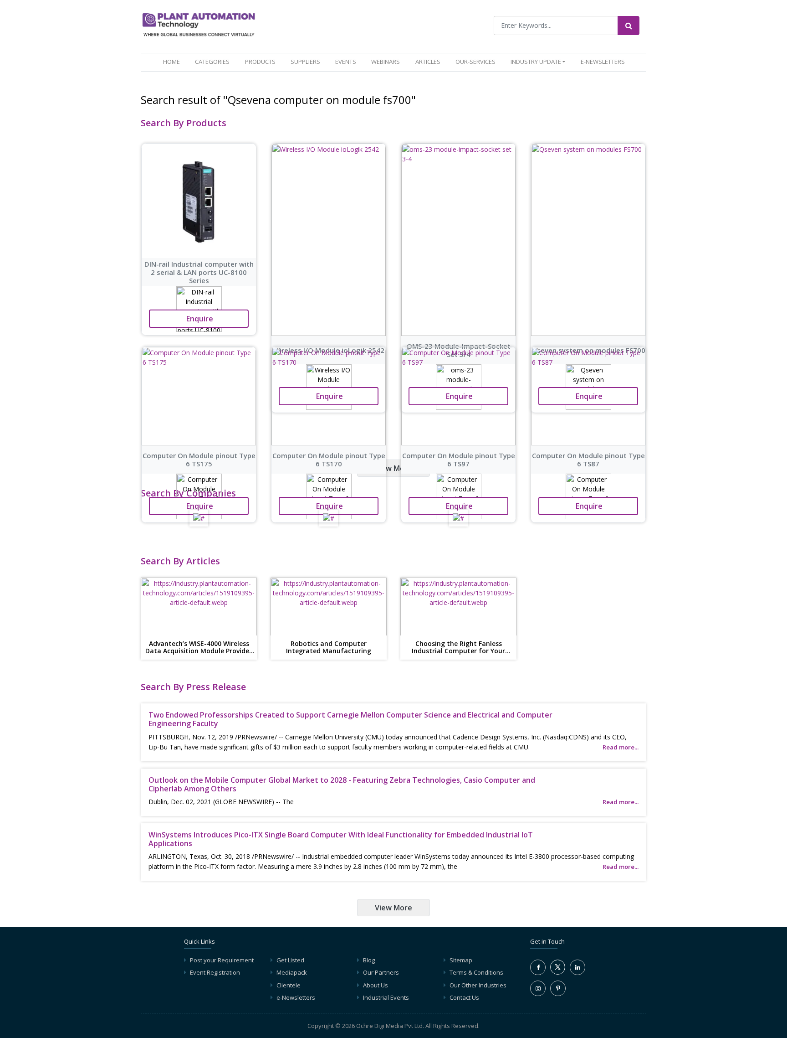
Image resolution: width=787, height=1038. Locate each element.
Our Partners (381, 972)
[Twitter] (557, 972)
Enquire (198, 319)
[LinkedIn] (577, 967)
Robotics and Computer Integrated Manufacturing (328, 648)
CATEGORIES (212, 61)
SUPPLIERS (305, 61)
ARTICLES (427, 61)
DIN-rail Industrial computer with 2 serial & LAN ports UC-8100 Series (199, 272)
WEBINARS (385, 61)
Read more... (621, 747)
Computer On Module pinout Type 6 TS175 (199, 459)
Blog (369, 960)
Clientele (288, 985)
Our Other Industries (478, 985)
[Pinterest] (558, 988)
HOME (173, 61)
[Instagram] (538, 988)
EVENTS (345, 61)
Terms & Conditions (476, 972)
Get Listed (290, 960)
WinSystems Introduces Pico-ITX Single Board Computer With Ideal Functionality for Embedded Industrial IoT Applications (340, 839)
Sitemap (461, 960)
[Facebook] (538, 967)
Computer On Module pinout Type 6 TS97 (458, 459)
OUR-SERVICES (475, 61)
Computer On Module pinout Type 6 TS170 (328, 459)
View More (393, 468)
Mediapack (291, 972)
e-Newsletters (603, 61)
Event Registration (215, 972)
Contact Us (464, 997)
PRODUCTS (260, 61)
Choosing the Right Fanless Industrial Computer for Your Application (458, 648)
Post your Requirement (222, 960)
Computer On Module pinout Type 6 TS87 (588, 459)
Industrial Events (386, 997)
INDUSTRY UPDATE (536, 61)
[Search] (628, 25)
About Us (375, 985)
